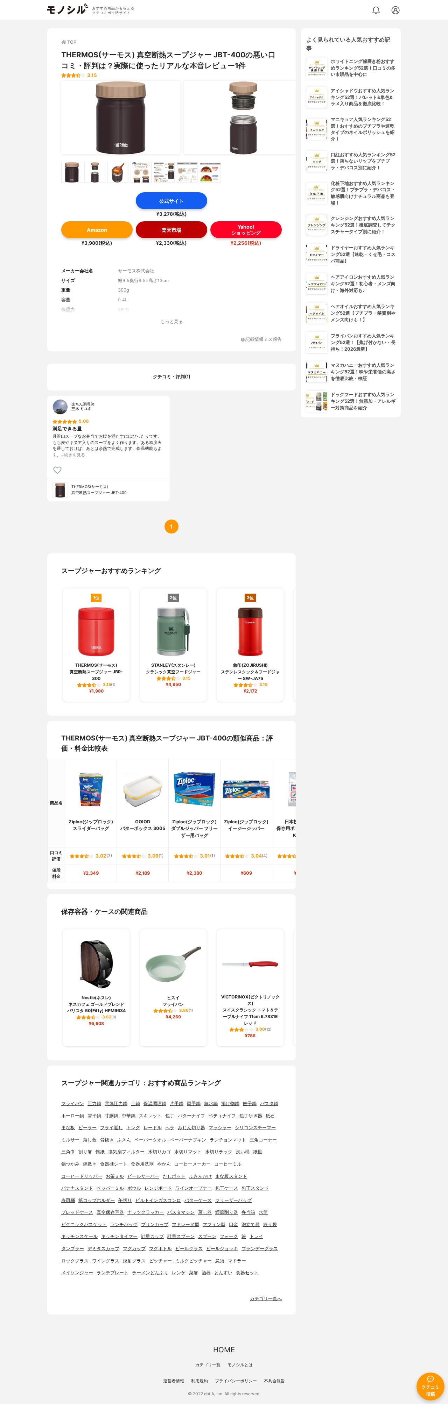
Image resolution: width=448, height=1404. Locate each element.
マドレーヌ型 (185, 1224)
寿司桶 (68, 1200)
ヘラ (169, 1127)
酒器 (206, 1272)
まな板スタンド (231, 1176)
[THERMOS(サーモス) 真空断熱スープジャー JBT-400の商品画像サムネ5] (164, 172)
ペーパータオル (150, 1139)
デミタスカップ (103, 1248)
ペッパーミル (110, 1188)
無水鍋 (211, 1103)
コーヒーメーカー (192, 1164)
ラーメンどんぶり (150, 1272)
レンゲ (179, 1272)
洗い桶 (243, 1151)
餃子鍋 (250, 1103)
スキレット (150, 1115)
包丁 (169, 1115)
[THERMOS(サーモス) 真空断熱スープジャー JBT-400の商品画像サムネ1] (71, 172)
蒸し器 (205, 1212)
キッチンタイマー (119, 1236)
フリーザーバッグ (233, 1200)
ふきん (124, 1139)
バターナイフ (191, 1115)
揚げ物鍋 (230, 1103)
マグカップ (134, 1248)
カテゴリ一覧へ (266, 1298)
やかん (164, 1164)
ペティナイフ (222, 1115)
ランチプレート (112, 1272)
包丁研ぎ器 (250, 1115)
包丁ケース (226, 1188)
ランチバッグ (124, 1224)
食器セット (247, 1272)
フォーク (229, 1236)
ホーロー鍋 (72, 1115)
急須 (219, 1260)
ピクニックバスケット (84, 1224)
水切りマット (188, 1151)
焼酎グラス (134, 1260)
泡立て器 (250, 1224)
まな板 (68, 1127)
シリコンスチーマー (255, 1127)
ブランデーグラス (259, 1248)
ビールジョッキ (222, 1248)
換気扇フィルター (126, 1151)
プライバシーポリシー (236, 1380)
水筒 (263, 1212)
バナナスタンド (77, 1188)
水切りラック (218, 1151)
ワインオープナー (193, 1188)
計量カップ (152, 1236)
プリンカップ (154, 1224)
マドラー (237, 1260)
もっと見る (171, 321)
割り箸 (85, 1151)
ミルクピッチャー (193, 1260)
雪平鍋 (94, 1115)
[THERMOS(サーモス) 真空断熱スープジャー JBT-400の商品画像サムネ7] (210, 172)
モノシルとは (240, 1364)
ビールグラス (189, 1248)
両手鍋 (194, 1103)
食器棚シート (113, 1164)
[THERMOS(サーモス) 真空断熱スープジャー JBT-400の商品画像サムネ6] (187, 172)
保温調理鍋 (155, 1103)
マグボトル (160, 1248)
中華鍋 (128, 1115)
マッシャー (220, 1127)
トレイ (256, 1236)
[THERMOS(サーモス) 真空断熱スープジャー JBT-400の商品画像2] (243, 118)
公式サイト (171, 201)
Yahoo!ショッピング (246, 230)
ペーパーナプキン (188, 1139)
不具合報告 (274, 1380)
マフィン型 (214, 1224)
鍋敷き (90, 1164)
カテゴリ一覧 (207, 1364)
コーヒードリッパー (81, 1176)
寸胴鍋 (111, 1115)
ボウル (134, 1188)
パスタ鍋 (269, 1103)
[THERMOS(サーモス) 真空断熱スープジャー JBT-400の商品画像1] (120, 118)
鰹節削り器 (226, 1212)
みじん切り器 (191, 1127)
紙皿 (257, 1151)
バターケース (198, 1200)
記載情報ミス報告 (263, 339)
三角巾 (68, 1151)
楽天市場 (171, 230)
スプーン (207, 1236)
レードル (153, 1127)
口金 (233, 1224)
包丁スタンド (255, 1188)
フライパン (72, 1103)
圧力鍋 (94, 1103)
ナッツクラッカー (145, 1212)
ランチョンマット (228, 1139)
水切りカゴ (159, 1151)
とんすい (223, 1272)
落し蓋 (90, 1139)
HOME (224, 1349)
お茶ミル (115, 1176)
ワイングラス (105, 1260)
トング (133, 1127)
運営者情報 (173, 1380)
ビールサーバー (143, 1176)
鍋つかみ (70, 1164)
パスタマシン (181, 1212)
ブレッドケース (77, 1212)
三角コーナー (263, 1139)
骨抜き (107, 1139)
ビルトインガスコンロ (158, 1200)
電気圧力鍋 (116, 1103)
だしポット (174, 1176)
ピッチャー (160, 1260)
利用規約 (199, 1380)
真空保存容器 (110, 1212)
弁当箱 (248, 1212)
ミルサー (70, 1139)
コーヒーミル (227, 1164)
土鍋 (135, 1103)
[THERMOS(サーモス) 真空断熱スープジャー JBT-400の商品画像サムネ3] (117, 172)
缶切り (125, 1200)
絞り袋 (270, 1224)
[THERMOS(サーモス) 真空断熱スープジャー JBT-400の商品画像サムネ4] (141, 172)
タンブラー (72, 1248)
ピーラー (87, 1127)
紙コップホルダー (96, 1200)
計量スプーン (181, 1236)
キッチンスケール (79, 1236)
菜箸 (193, 1272)
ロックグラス (75, 1260)
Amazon (97, 230)
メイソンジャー (77, 1272)
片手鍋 (176, 1103)
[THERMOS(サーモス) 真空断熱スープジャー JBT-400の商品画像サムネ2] (94, 172)
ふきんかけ (200, 1176)
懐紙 (100, 1151)
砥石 (270, 1115)
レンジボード (158, 1188)
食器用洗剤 (142, 1164)
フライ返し (111, 1127)
